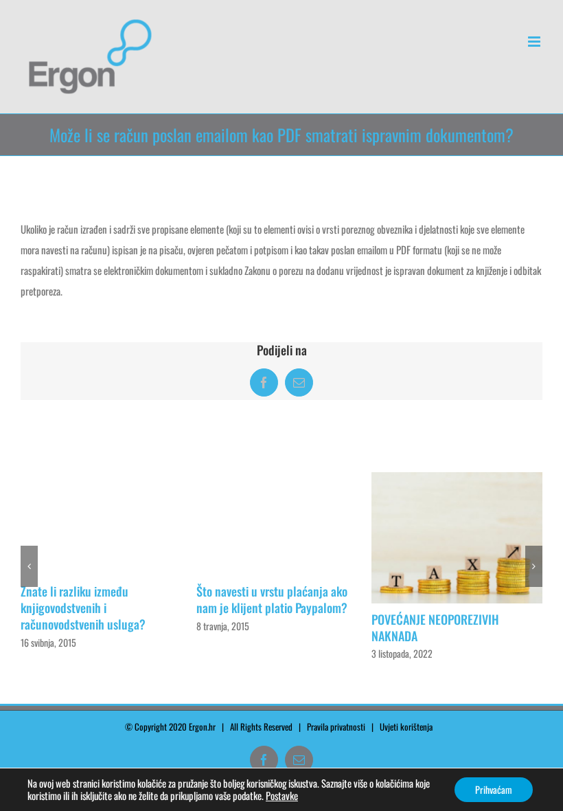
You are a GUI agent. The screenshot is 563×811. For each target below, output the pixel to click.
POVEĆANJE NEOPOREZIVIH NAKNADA (435, 627)
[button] (29, 566)
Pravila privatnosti (336, 726)
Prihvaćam (493, 789)
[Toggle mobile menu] (535, 41)
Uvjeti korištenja (409, 726)
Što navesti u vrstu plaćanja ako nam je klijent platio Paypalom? (271, 599)
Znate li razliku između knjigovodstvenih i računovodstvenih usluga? (83, 607)
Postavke (282, 796)
